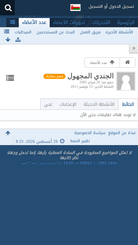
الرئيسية (126, 22)
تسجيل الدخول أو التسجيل (111, 6)
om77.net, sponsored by (69, 163)
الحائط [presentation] (128, 104)
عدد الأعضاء (34, 22)
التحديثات (101, 22)
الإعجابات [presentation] (68, 104)
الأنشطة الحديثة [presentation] (99, 104)
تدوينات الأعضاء (69, 22)
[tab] (128, 104)
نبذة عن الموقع (121, 133)
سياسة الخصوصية (90, 133)
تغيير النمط (80, 141)
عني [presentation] (48, 104)
